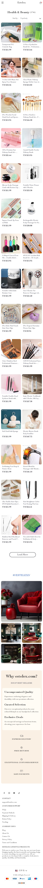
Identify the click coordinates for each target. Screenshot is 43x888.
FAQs (4, 810)
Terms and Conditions (9, 842)
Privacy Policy (7, 839)
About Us (5, 833)
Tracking (5, 822)
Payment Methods (8, 813)
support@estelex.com (9, 802)
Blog (4, 830)
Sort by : (15, 18)
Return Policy (6, 819)
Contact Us (6, 836)
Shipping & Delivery (9, 816)
